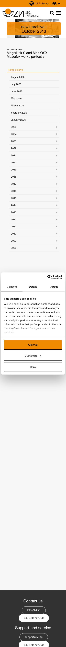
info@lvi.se (33, 610)
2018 (13, 176)
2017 (13, 183)
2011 (13, 226)
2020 (13, 162)
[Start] (21, 13)
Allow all (33, 344)
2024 (13, 134)
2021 (13, 155)
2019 (13, 169)
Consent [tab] (12, 286)
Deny (33, 366)
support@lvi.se (34, 637)
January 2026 (18, 119)
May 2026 (16, 98)
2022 (13, 148)
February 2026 (19, 112)
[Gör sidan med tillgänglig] (56, 3)
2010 (13, 233)
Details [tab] (33, 286)
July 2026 (16, 84)
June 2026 (16, 91)
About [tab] (54, 286)
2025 (13, 126)
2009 (13, 240)
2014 (13, 205)
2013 (13, 212)
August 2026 (18, 77)
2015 (13, 198)
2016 (13, 191)
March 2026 (17, 105)
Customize (31, 355)
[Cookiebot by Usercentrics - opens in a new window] (47, 277)
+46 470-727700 (34, 618)
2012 (13, 219)
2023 (13, 141)
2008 (13, 247)
